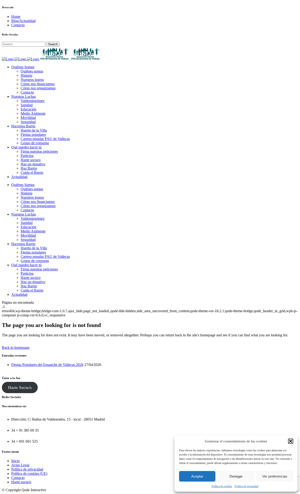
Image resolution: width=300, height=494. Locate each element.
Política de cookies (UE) (29, 473)
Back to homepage (16, 348)
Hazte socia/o (21, 482)
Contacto (18, 25)
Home (15, 17)
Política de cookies (222, 486)
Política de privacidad (246, 486)
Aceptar (197, 476)
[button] (290, 441)
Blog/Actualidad (23, 21)
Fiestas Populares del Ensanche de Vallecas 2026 (47, 365)
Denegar (236, 476)
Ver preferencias (274, 476)
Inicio (15, 461)
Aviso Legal (20, 465)
